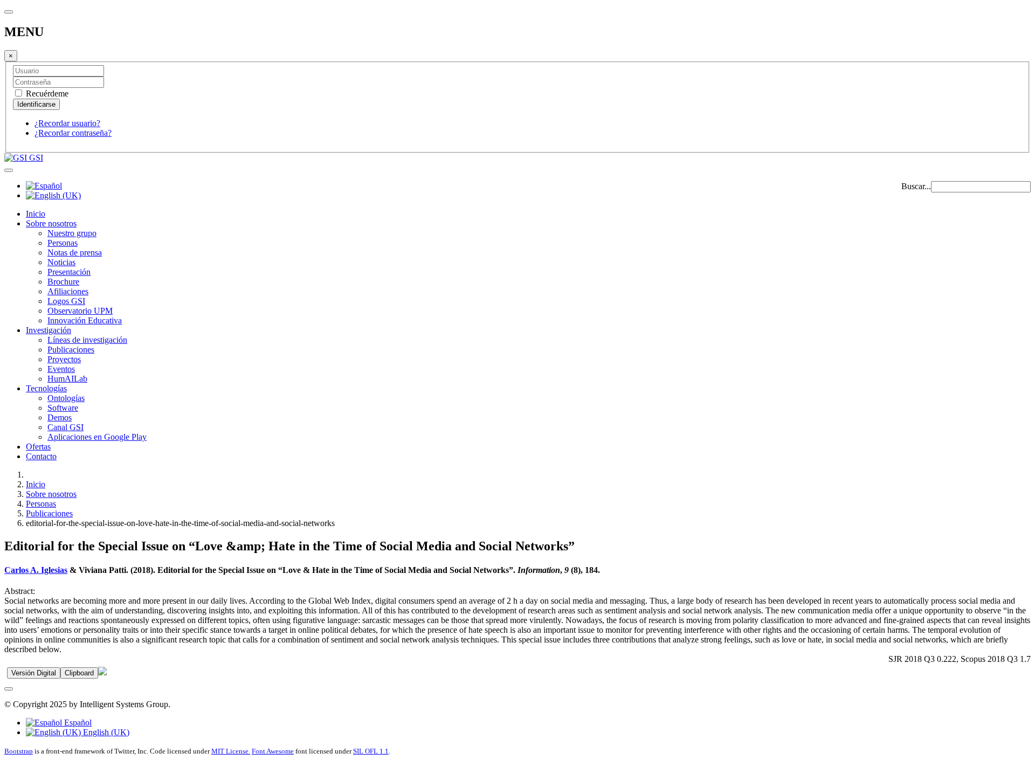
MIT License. (230, 751)
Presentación (69, 272)
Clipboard (79, 673)
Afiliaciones (67, 291)
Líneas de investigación (87, 339)
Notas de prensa (74, 252)
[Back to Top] (8, 688)
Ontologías (66, 398)
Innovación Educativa (84, 320)
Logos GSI (66, 301)
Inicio (35, 213)
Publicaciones (70, 349)
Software (62, 407)
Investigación (48, 330)
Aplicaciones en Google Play (97, 436)
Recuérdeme (46, 93)
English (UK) (105, 732)
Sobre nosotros (51, 223)
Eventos (61, 369)
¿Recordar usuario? (67, 123)
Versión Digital (33, 673)
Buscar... (916, 186)
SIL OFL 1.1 (371, 751)
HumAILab (67, 378)
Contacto (41, 456)
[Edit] (102, 672)
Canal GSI (65, 427)
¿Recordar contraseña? (73, 132)
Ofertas (38, 446)
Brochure (63, 281)
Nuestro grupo (71, 233)
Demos (59, 417)
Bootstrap (18, 751)
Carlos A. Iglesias (35, 570)
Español (77, 722)
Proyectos (64, 359)
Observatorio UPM (80, 310)
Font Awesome (273, 751)
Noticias (61, 262)
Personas (62, 242)
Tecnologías (46, 388)
